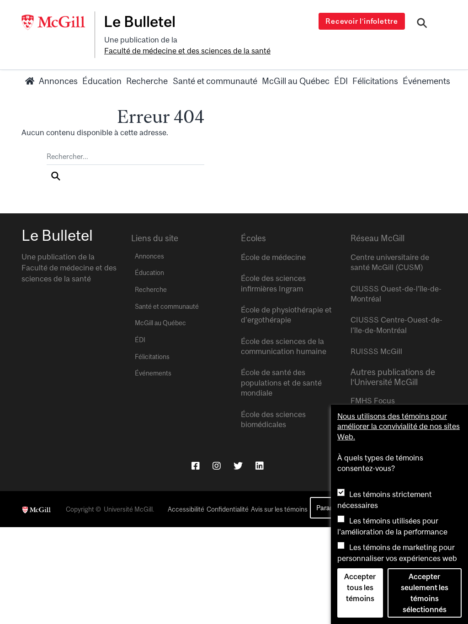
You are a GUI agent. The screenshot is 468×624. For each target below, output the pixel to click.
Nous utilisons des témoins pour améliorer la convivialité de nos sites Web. (398, 426)
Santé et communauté (215, 81)
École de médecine (273, 257)
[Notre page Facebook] (195, 466)
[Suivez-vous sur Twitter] (238, 466)
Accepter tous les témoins (360, 587)
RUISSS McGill (376, 351)
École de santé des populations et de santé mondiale (281, 382)
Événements (426, 81)
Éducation (102, 81)
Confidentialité (228, 509)
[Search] (422, 24)
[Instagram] (217, 466)
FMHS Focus (373, 400)
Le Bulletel (140, 21)
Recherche (147, 81)
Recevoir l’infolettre (361, 21)
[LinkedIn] (259, 466)
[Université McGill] (58, 22)
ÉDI (341, 81)
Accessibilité (186, 509)
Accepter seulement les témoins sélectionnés (424, 593)
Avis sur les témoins (279, 509)
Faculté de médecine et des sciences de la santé (187, 50)
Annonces (58, 81)
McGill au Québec (296, 81)
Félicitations (375, 81)
